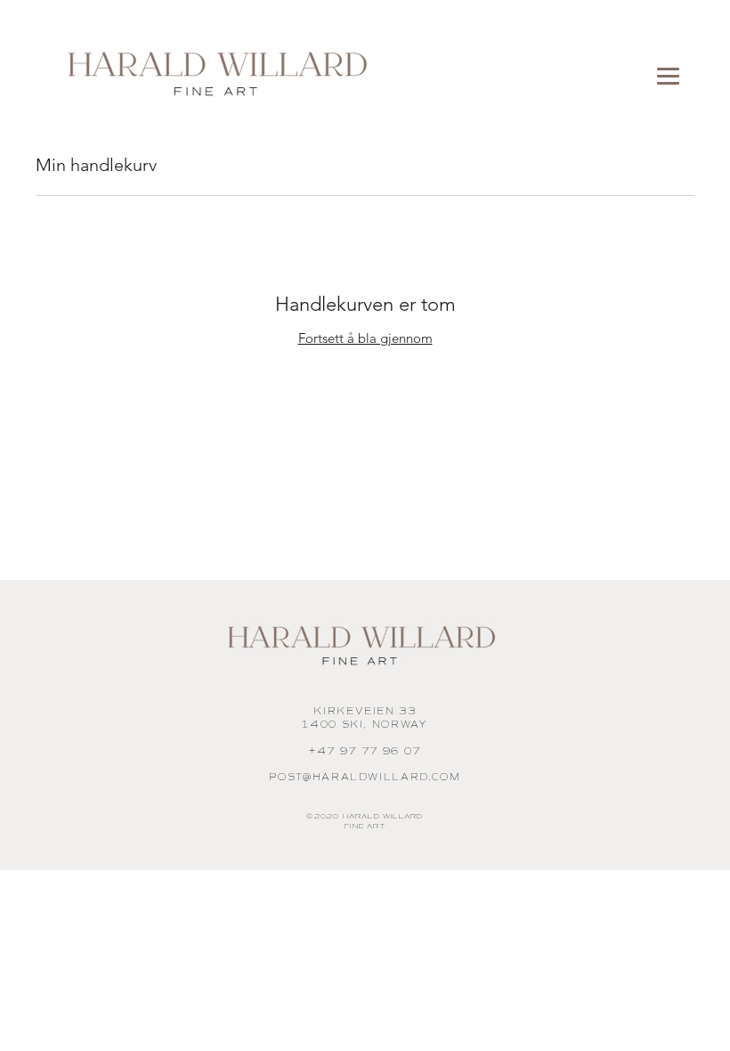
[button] (668, 76)
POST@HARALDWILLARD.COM (364, 777)
